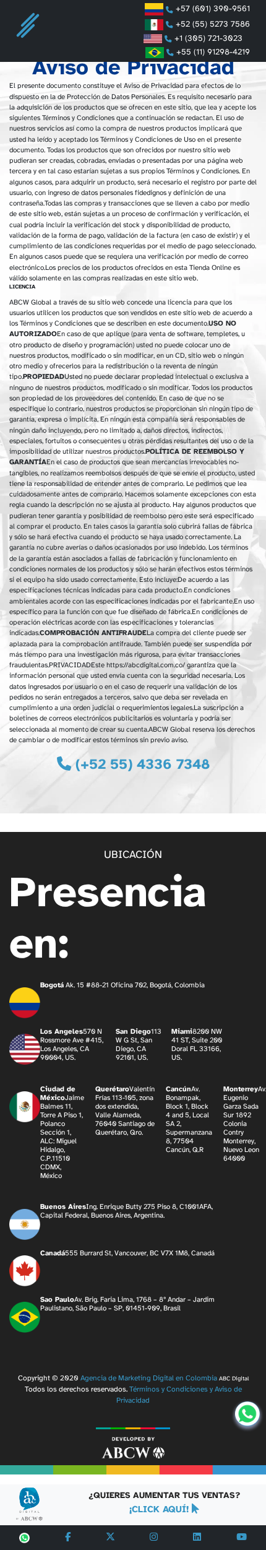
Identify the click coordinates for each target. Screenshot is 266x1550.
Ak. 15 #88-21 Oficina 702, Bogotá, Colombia (122, 985)
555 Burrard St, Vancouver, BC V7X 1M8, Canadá (127, 1253)
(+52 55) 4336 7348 (140, 765)
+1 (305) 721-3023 (211, 38)
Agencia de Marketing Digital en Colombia (148, 1378)
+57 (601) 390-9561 (211, 9)
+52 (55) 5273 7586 (211, 24)
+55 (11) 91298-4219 (212, 52)
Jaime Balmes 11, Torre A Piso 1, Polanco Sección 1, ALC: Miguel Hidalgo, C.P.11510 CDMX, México (62, 1133)
